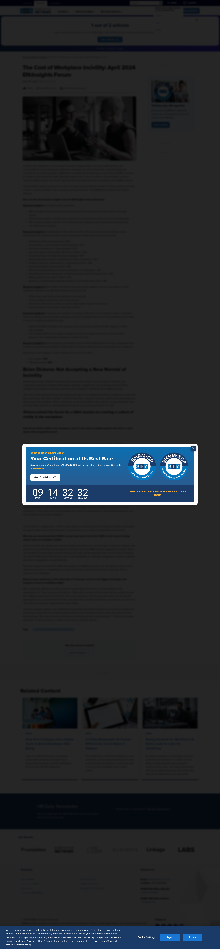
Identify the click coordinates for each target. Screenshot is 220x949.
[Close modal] (193, 448)
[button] (45, 477)
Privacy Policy (23, 944)
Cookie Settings (146, 937)
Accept (193, 937)
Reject (170, 937)
